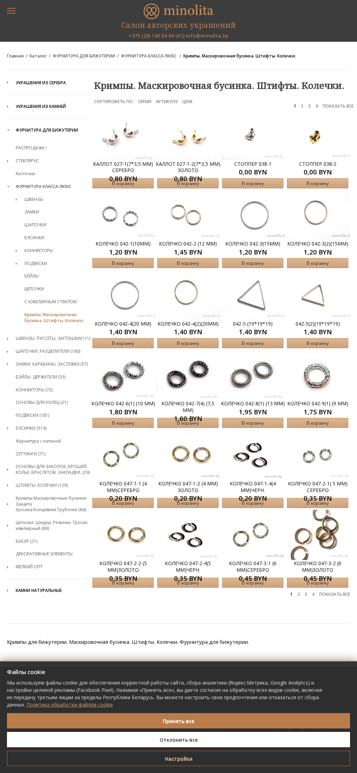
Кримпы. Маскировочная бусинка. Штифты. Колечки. (239, 56)
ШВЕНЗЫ (33, 199)
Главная (15, 56)
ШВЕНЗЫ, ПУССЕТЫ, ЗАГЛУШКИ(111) (53, 338)
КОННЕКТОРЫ (38, 250)
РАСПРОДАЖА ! (31, 148)
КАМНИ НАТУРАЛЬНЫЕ (39, 590)
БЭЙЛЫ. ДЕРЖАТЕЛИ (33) (41, 377)
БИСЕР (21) (26, 541)
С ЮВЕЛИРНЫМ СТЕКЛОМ (50, 302)
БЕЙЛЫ (31, 276)
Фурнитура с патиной (38, 441)
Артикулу (167, 101)
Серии (144, 101)
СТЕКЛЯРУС (27, 161)
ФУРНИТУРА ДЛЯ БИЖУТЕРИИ (84, 56)
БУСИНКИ (34, 238)
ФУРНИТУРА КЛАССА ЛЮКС (149, 56)
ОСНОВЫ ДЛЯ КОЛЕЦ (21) (42, 402)
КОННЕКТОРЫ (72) (34, 390)
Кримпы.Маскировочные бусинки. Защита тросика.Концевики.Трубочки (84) (51, 504)
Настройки (178, 758)
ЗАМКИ (31, 212)
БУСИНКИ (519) (31, 428)
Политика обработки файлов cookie (69, 704)
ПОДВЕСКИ (35, 263)
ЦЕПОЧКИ (34, 289)
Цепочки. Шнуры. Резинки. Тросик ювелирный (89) (52, 525)
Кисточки (25, 174)
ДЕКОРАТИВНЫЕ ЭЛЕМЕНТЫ (44, 554)
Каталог (38, 56)
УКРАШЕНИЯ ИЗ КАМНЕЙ (41, 106)
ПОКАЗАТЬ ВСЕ (338, 106)
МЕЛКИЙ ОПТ (29, 567)
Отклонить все (179, 739)
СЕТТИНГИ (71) (30, 454)
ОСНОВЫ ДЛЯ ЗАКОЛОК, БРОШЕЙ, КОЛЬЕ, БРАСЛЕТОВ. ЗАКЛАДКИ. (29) (53, 469)
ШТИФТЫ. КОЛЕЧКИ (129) (42, 485)
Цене (187, 101)
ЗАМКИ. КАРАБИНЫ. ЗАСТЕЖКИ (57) (52, 364)
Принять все (178, 721)
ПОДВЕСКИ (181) (32, 415)
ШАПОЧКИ (35, 225)
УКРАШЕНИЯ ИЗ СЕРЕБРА (41, 83)
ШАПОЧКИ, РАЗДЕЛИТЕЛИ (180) (48, 351)
